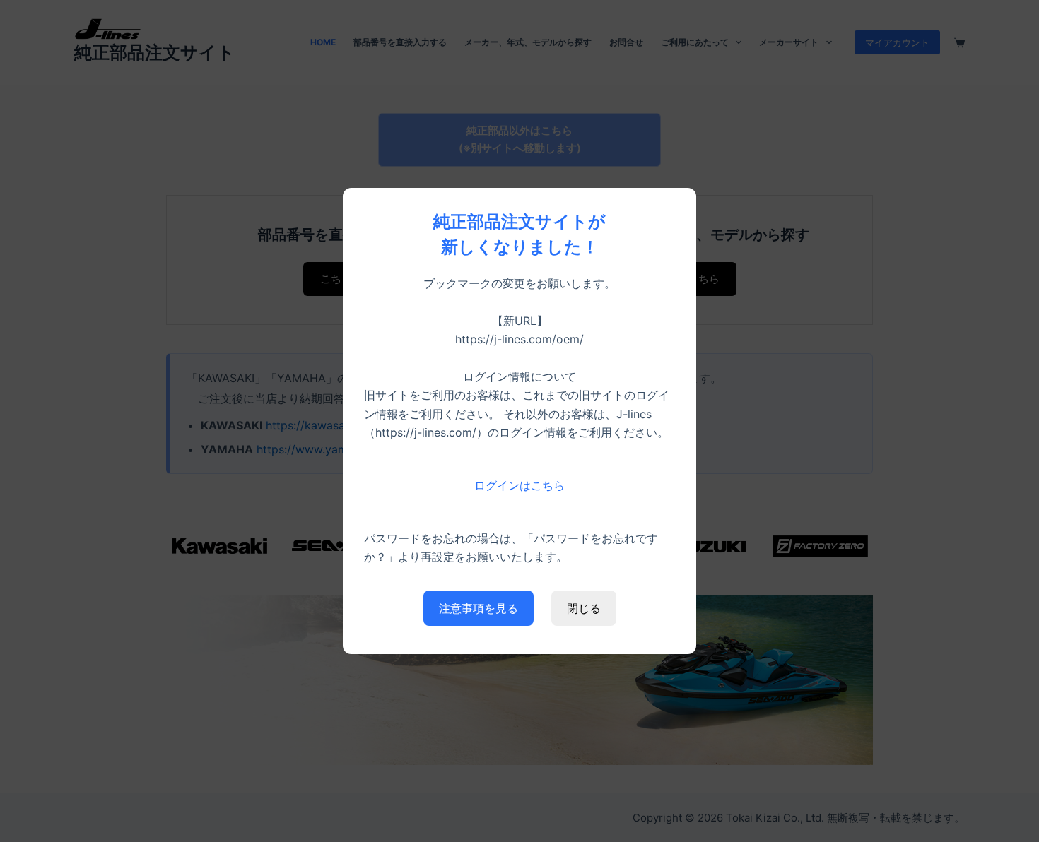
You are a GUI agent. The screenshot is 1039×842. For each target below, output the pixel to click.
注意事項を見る (478, 608)
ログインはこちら (519, 485)
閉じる (584, 608)
